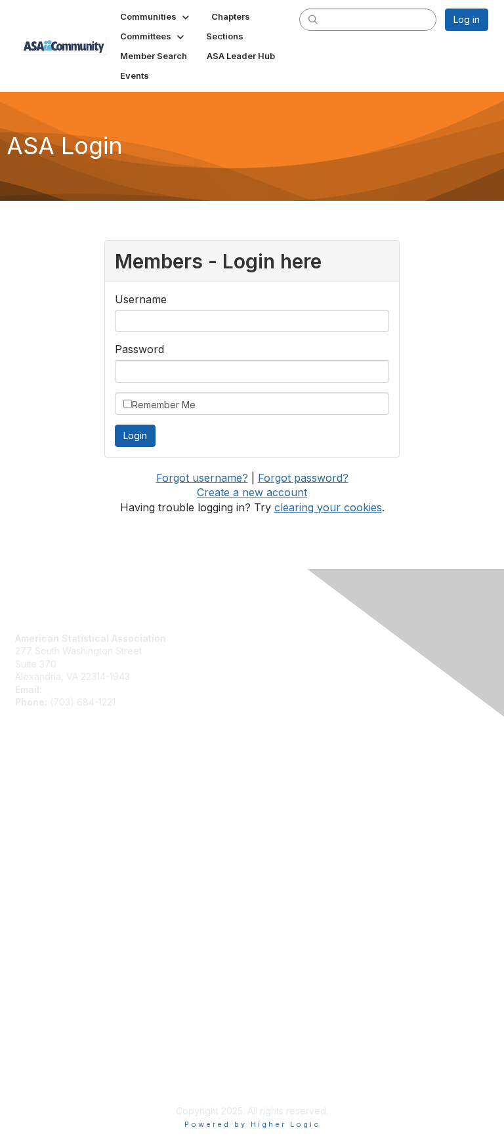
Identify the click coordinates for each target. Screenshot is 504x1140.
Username (141, 299)
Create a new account (252, 492)
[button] (155, 16)
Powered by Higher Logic (252, 1124)
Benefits (33, 801)
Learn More (40, 814)
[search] (313, 19)
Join (24, 788)
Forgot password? (303, 477)
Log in (466, 19)
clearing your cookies (328, 507)
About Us (34, 900)
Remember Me (164, 404)
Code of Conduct (53, 913)
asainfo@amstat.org (87, 689)
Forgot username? (202, 477)
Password (139, 349)
